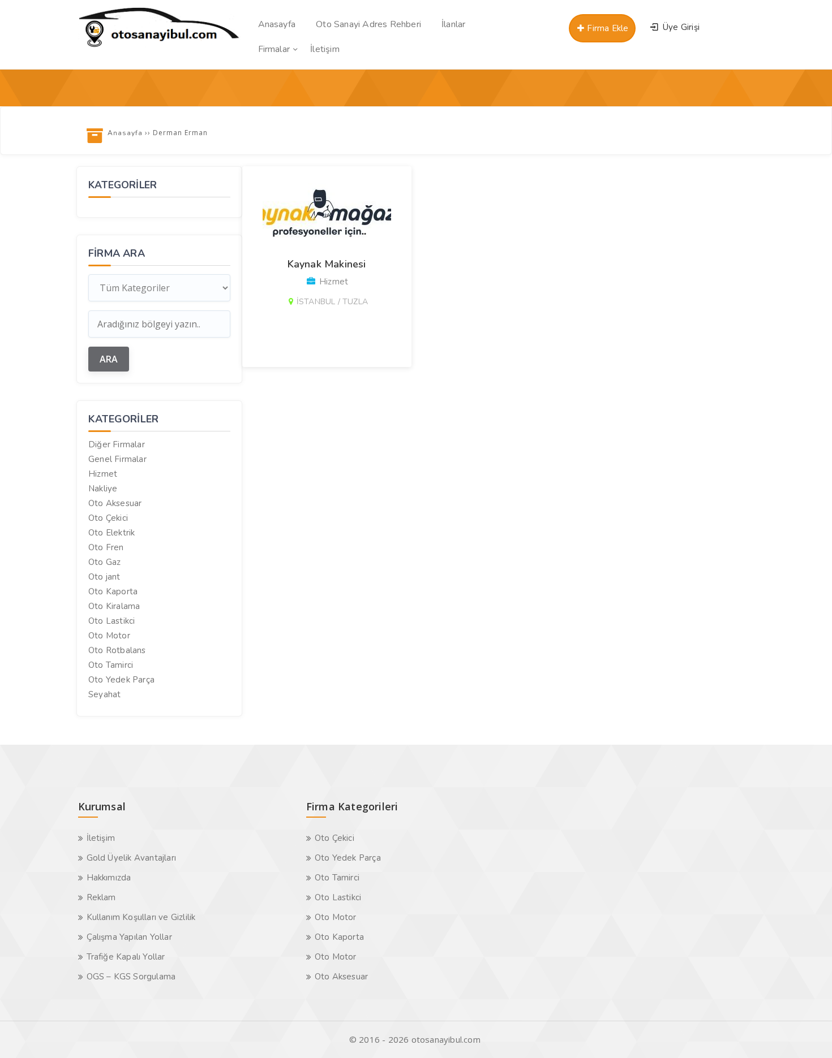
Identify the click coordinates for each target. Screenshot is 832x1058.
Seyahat (104, 694)
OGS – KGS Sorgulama (131, 976)
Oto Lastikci (111, 621)
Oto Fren (106, 547)
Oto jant (104, 576)
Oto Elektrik (111, 532)
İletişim (101, 838)
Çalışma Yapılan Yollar (129, 937)
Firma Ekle (606, 28)
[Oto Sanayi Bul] (159, 47)
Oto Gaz (104, 562)
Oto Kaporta (113, 591)
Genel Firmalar (117, 459)
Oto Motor (109, 635)
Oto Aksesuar (114, 503)
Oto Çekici (108, 518)
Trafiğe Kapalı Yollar (126, 956)
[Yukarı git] (806, 1032)
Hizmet (102, 474)
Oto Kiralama (114, 606)
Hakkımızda (109, 877)
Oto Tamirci (110, 665)
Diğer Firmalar (116, 444)
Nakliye (102, 488)
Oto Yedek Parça (121, 679)
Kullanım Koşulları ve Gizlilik (141, 917)
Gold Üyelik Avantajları (132, 857)
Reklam (101, 897)
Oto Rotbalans (117, 650)
